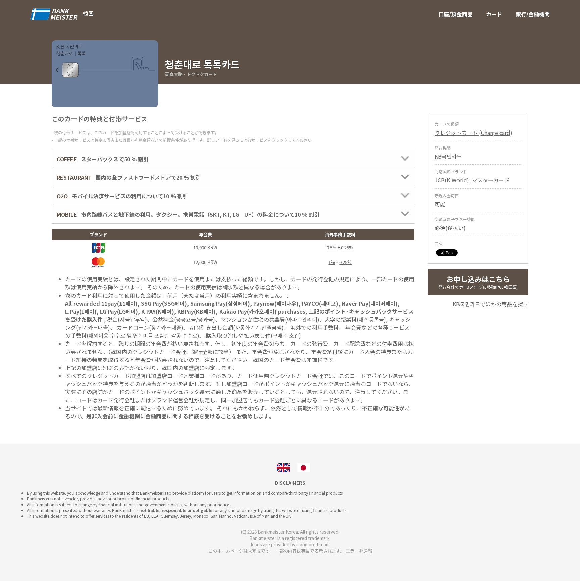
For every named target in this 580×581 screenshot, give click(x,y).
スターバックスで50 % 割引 (103, 159)
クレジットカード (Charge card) (473, 132)
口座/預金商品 (455, 14)
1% (331, 262)
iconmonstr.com (313, 544)
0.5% (332, 247)
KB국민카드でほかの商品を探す (490, 304)
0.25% (347, 247)
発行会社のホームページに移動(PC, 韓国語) (478, 282)
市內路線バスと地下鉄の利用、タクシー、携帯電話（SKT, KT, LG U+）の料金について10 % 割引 (188, 214)
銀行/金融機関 (533, 14)
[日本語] (303, 467)
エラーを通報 (359, 551)
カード (494, 14)
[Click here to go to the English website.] (283, 467)
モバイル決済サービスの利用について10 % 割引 (122, 196)
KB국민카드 (448, 156)
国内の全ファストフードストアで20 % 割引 (129, 177)
